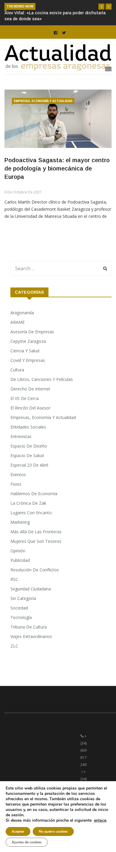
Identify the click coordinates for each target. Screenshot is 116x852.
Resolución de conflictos (34, 570)
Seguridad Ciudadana (30, 589)
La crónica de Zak (28, 503)
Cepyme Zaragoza (28, 341)
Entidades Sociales (28, 427)
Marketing (20, 522)
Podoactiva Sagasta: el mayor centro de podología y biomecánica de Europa (57, 168)
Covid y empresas (27, 360)
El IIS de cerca (24, 398)
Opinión (17, 551)
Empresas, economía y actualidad (43, 101)
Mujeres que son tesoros (35, 541)
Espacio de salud (27, 455)
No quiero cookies (53, 831)
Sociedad (19, 608)
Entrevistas (21, 436)
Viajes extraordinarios (31, 636)
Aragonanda (22, 312)
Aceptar (18, 831)
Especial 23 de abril (29, 465)
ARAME (17, 322)
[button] (101, 7)
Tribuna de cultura (28, 627)
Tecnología (21, 617)
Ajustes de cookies (27, 842)
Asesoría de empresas (32, 331)
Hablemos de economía (33, 493)
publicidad (20, 560)
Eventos (18, 474)
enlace (100, 820)
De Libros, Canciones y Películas (41, 379)
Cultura (17, 370)
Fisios (15, 484)
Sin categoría (23, 598)
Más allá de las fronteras (36, 531)
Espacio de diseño (28, 446)
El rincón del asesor (30, 408)
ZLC (14, 646)
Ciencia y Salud (24, 351)
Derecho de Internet (30, 389)
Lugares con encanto (31, 512)
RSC (14, 579)
